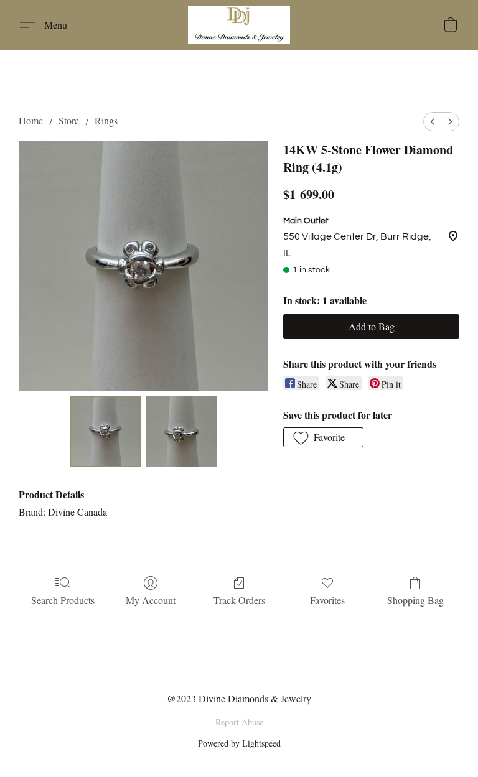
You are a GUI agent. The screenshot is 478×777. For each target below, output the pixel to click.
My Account (151, 600)
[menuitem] (432, 122)
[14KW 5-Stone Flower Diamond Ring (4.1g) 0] (105, 431)
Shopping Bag (415, 600)
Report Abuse (239, 722)
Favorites (327, 600)
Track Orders (239, 600)
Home (31, 120)
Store (69, 120)
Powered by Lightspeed (239, 743)
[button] (239, 25)
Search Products (63, 600)
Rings (106, 120)
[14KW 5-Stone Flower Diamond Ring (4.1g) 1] (182, 431)
